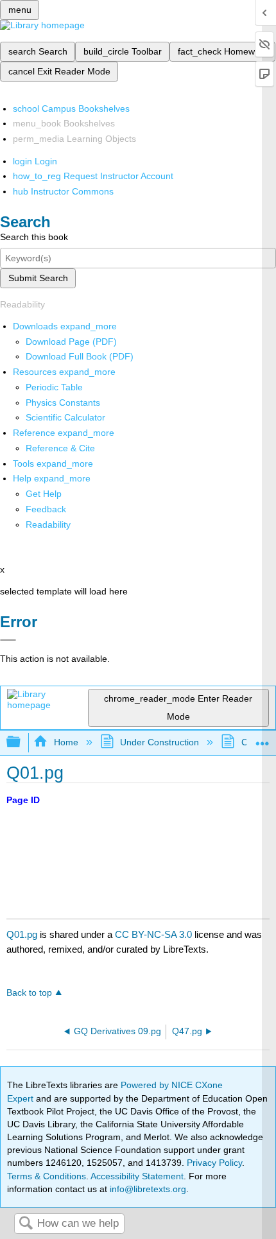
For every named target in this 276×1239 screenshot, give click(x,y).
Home (65, 742)
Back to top (29, 993)
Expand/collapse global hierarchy (22, 742)
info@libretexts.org (146, 1189)
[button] (46, 509)
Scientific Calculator (65, 417)
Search (25, 1224)
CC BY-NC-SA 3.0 (153, 934)
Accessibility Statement (137, 1176)
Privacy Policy (214, 1162)
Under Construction (159, 742)
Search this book (34, 237)
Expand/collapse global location (262, 739)
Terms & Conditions (46, 1176)
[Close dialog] (8, 640)
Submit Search (38, 278)
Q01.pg (21, 934)
